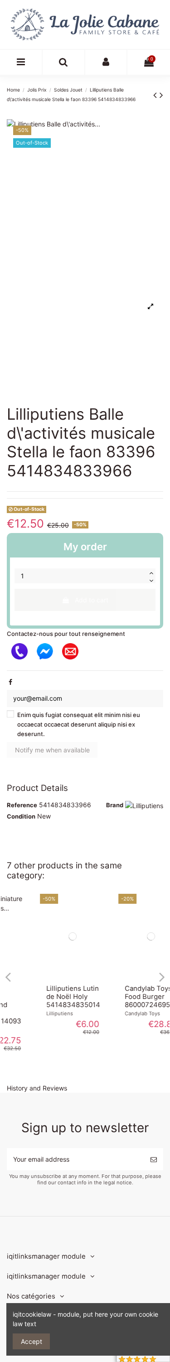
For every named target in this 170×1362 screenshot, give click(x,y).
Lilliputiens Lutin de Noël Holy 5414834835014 (46, 996)
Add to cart (91, 600)
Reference (22, 805)
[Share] (10, 682)
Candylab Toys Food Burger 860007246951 (122, 996)
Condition (21, 816)
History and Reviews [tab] (37, 1088)
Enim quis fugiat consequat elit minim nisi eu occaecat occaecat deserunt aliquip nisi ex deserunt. (78, 724)
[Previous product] (156, 95)
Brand (114, 805)
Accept (31, 1341)
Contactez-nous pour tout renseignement (66, 633)
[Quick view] (45, 975)
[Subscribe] (153, 1159)
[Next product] (161, 95)
